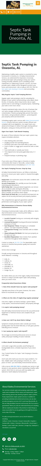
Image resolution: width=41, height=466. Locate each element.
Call (4, 12)
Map (10, 12)
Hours (18, 12)
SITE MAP (5, 434)
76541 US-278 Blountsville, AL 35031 (15, 446)
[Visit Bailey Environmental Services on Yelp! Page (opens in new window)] (14, 439)
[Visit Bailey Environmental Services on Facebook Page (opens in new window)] (4, 439)
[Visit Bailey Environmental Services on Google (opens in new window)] (9, 439)
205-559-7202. (30, 165)
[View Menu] (38, 3)
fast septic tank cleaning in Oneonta (13, 89)
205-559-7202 (18, 242)
